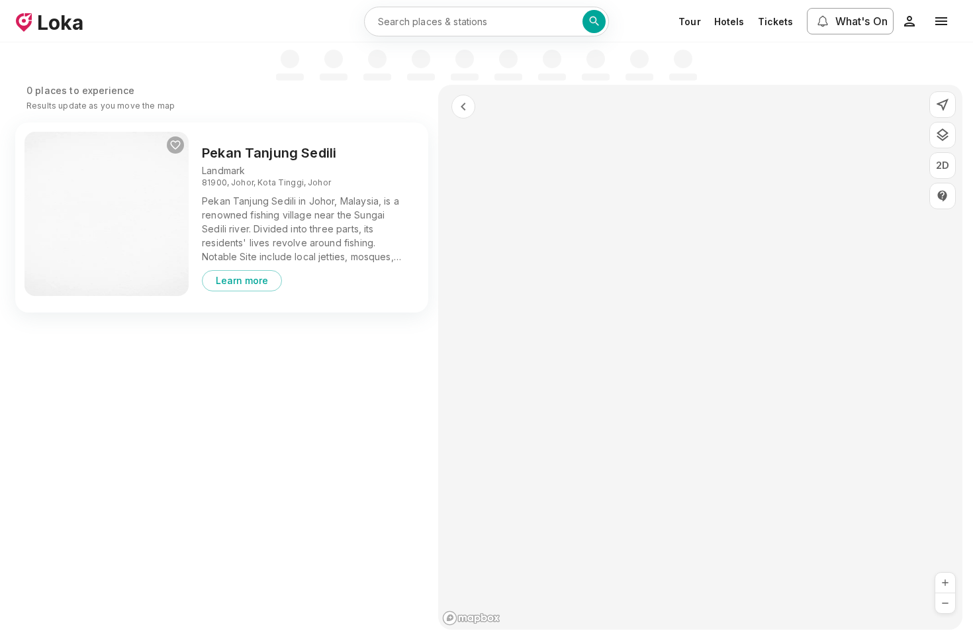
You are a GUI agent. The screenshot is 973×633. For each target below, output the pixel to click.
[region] (700, 357)
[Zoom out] (945, 603)
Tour (689, 21)
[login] (909, 21)
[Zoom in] (945, 583)
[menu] (941, 21)
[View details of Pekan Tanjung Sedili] (106, 214)
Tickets (776, 21)
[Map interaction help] (942, 196)
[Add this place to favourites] (175, 145)
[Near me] (942, 104)
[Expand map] (463, 107)
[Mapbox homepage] (471, 618)
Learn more (242, 280)
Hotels (729, 21)
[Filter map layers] (942, 135)
